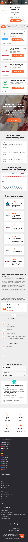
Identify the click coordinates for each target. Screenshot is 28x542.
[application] (14, 182)
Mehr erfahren (16, 301)
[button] (16, 173)
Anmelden (14, 120)
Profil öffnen (10, 310)
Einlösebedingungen (6, 43)
